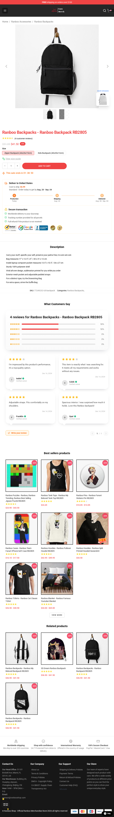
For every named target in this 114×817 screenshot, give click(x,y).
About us (35, 770)
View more (57, 615)
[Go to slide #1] (49, 114)
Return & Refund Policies (70, 777)
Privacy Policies (38, 777)
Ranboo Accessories (21, 21)
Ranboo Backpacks (43, 21)
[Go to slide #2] (64, 114)
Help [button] (109, 813)
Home (5, 21)
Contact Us (64, 781)
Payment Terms (66, 773)
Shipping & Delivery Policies (71, 770)
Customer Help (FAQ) (69, 785)
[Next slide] (107, 66)
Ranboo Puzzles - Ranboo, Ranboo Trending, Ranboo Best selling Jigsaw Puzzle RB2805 (20, 498)
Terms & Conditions (39, 773)
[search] (104, 10)
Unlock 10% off (5, 804)
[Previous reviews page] (92, 433)
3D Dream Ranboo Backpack (53, 668)
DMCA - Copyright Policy (41, 781)
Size (4, 148)
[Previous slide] (6, 66)
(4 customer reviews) (23, 138)
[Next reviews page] (105, 433)
